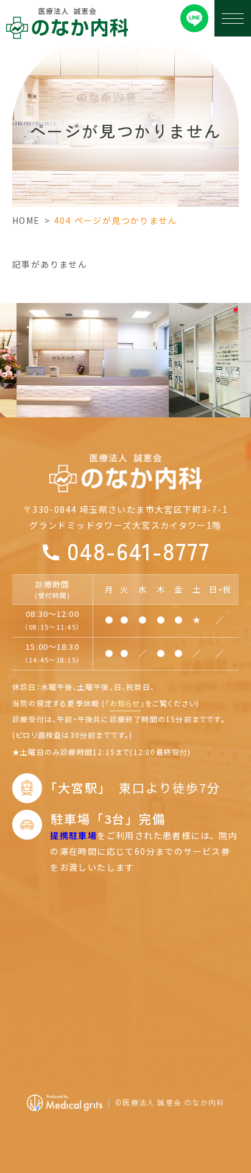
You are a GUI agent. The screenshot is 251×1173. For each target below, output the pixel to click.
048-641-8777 (138, 550)
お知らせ (125, 703)
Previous (8, 341)
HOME (26, 220)
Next (242, 341)
